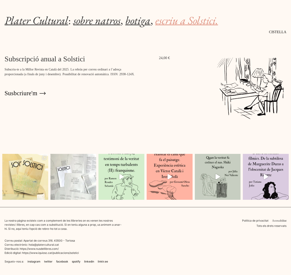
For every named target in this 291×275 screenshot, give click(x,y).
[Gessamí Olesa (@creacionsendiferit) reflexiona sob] (170, 177)
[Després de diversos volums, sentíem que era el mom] (73, 177)
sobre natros (96, 20)
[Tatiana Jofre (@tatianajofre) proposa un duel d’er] (266, 177)
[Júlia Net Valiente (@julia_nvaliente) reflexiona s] (218, 177)
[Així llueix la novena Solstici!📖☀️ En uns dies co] (25, 177)
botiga (138, 20)
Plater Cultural (36, 20)
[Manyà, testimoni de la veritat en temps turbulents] (121, 177)
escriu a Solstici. (186, 20)
